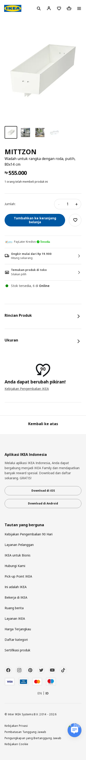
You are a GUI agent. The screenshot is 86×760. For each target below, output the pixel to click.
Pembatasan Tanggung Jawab (25, 732)
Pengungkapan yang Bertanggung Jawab (33, 738)
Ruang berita (14, 608)
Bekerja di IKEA (16, 597)
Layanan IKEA (15, 618)
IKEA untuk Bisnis (18, 555)
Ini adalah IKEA (16, 587)
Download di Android (43, 503)
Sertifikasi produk (17, 650)
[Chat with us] (74, 730)
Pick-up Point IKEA (18, 576)
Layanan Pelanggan (19, 544)
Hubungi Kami (15, 566)
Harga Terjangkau (18, 629)
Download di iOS (43, 491)
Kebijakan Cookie (16, 744)
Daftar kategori (16, 639)
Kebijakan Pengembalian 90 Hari (29, 534)
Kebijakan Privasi (16, 725)
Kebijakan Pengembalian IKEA (27, 388)
